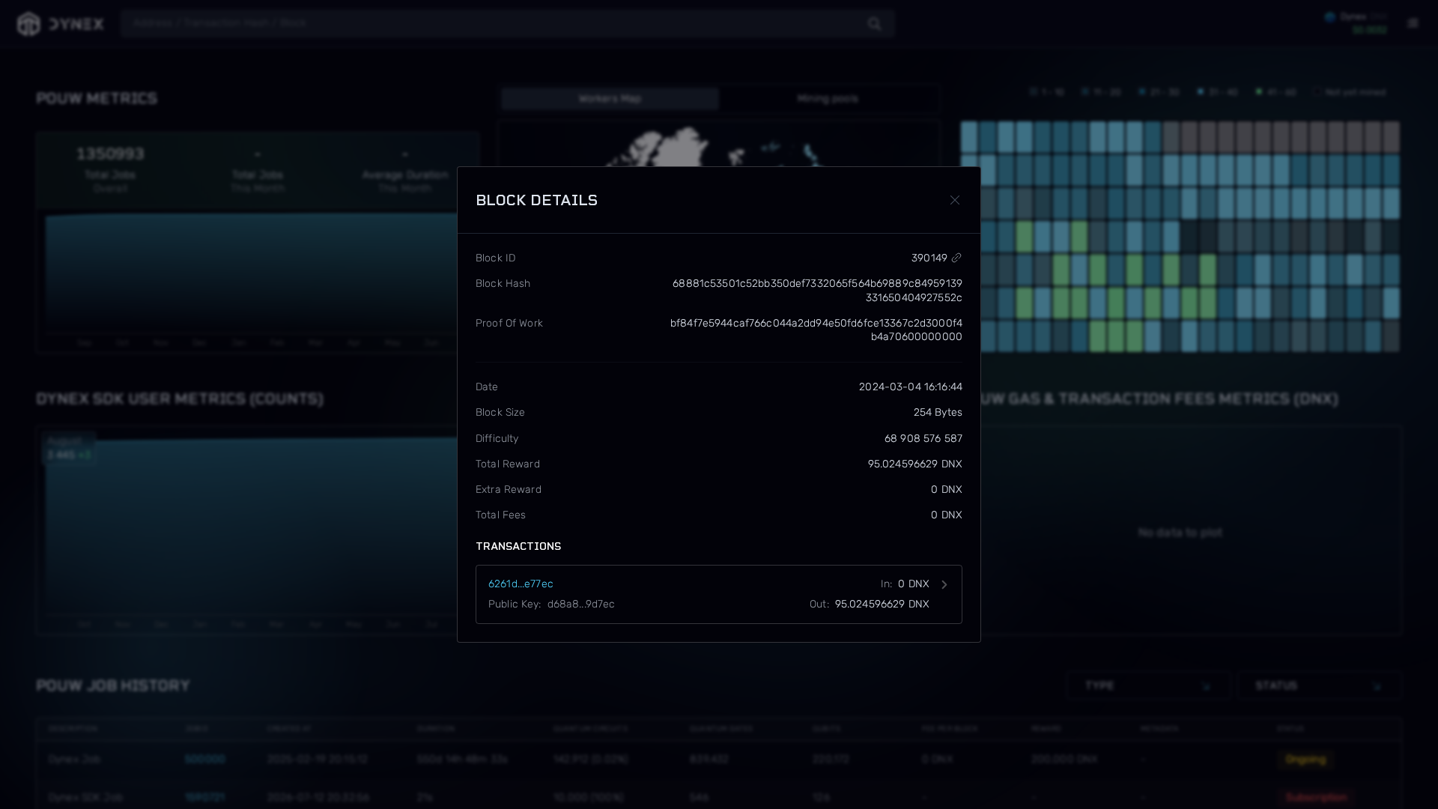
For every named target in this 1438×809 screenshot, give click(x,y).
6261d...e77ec (520, 584)
